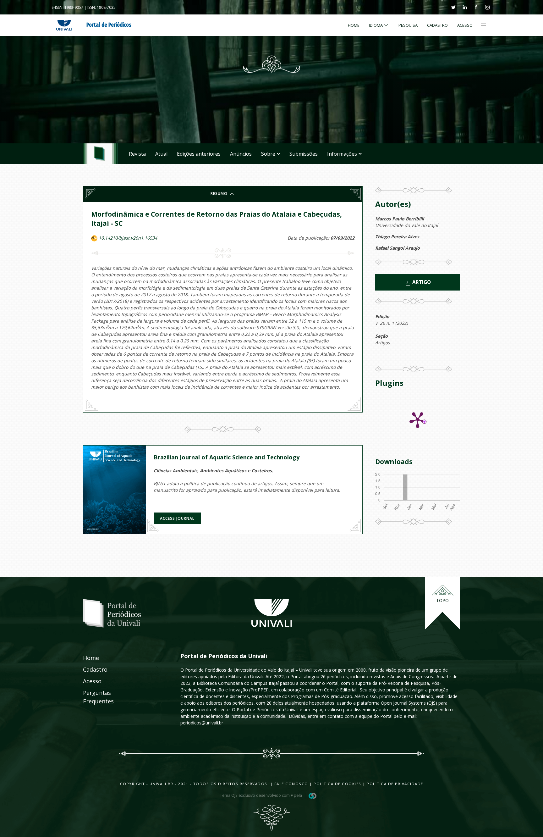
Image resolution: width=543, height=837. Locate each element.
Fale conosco (290, 783)
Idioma (376, 25)
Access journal (177, 518)
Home (353, 25)
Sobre (268, 153)
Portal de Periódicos (108, 24)
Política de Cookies (337, 783)
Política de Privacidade (395, 783)
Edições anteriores (199, 153)
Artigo (421, 282)
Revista (137, 153)
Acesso (465, 25)
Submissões (303, 153)
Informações (342, 153)
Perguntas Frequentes (91, 697)
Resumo (220, 193)
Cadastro (437, 25)
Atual (161, 153)
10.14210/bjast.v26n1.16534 (128, 238)
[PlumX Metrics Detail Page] (417, 419)
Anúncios (241, 153)
